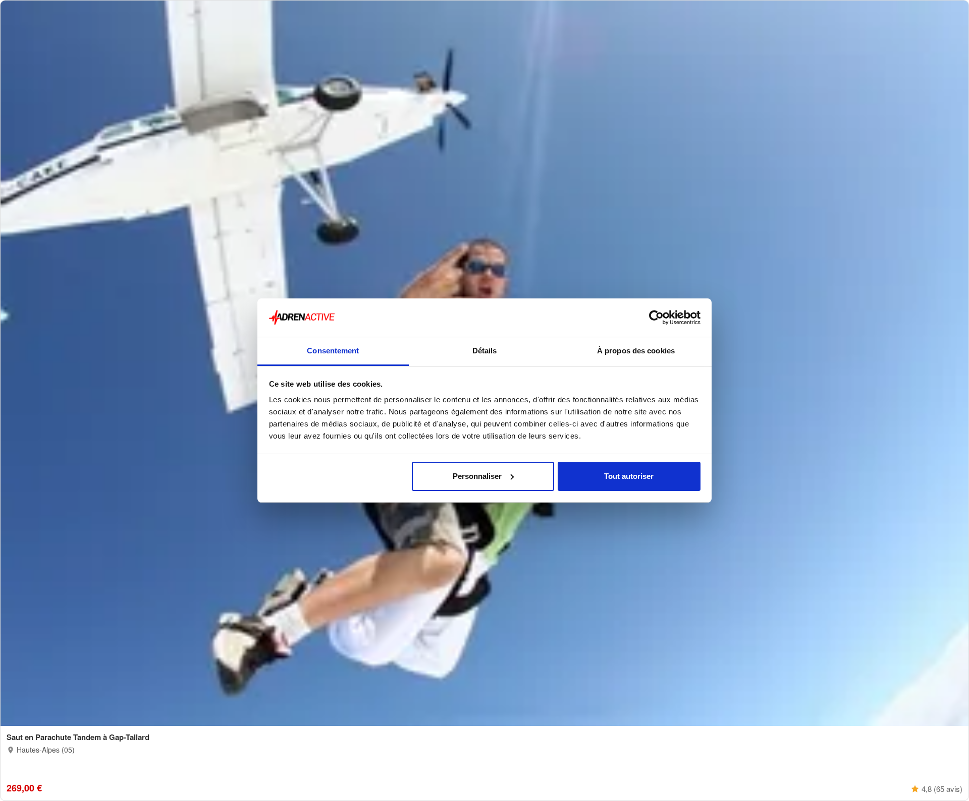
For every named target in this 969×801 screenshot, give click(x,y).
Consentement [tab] (333, 350)
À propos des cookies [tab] (636, 350)
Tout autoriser (629, 476)
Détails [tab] (484, 350)
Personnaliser (477, 476)
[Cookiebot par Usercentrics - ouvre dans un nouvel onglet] (656, 317)
